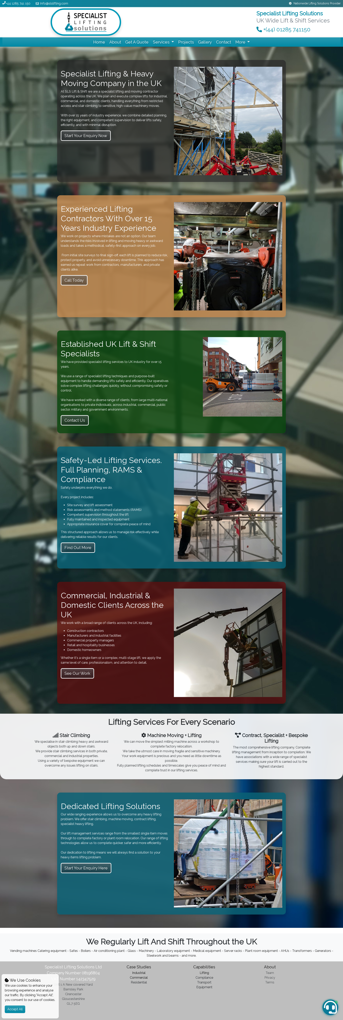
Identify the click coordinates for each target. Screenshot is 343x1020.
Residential (139, 982)
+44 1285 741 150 (18, 3)
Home (99, 42)
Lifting (204, 973)
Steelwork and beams (163, 955)
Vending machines (24, 951)
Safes (74, 951)
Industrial (138, 973)
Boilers (86, 951)
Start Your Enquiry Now (86, 135)
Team (270, 973)
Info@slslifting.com (54, 3)
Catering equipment (52, 951)
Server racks (233, 951)
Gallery (205, 42)
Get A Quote (136, 42)
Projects (186, 42)
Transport (204, 982)
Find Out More (78, 547)
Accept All (15, 1009)
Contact (223, 42)
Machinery (146, 951)
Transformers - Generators (312, 951)
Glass (132, 951)
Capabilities (204, 967)
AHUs (285, 951)
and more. (188, 955)
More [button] (240, 42)
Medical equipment (207, 951)
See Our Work (77, 673)
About (115, 42)
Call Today (74, 280)
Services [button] (162, 42)
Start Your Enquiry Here (86, 868)
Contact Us (75, 420)
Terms (269, 982)
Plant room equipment (261, 951)
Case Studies (139, 967)
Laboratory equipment (173, 951)
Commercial (139, 977)
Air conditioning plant (109, 951)
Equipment (204, 987)
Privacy (269, 977)
